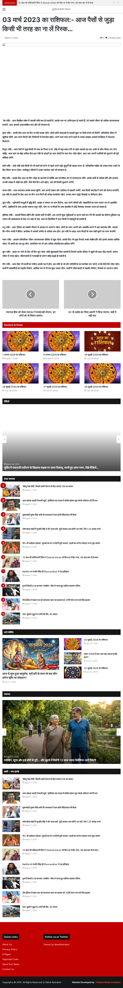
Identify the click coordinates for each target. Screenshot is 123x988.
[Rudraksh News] (61, 9)
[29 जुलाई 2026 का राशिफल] (102, 341)
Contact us (8, 969)
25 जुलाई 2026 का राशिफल (96, 639)
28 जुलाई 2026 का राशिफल (14, 386)
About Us (7, 944)
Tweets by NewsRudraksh (56, 944)
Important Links (10, 959)
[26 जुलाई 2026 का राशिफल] (102, 373)
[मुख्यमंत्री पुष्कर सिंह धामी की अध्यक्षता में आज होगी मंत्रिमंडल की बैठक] (11, 519)
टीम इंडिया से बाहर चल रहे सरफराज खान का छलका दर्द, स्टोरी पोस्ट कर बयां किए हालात (56, 600)
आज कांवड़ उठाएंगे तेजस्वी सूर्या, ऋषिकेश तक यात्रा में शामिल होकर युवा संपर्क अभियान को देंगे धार (60, 500)
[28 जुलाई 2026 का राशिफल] (20, 373)
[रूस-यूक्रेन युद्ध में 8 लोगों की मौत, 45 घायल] (11, 619)
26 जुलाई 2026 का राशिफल (96, 386)
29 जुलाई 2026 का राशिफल (96, 354)
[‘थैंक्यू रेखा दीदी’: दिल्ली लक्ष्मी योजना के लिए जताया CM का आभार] (11, 491)
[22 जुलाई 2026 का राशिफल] (73, 673)
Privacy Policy (9, 949)
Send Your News (10, 964)
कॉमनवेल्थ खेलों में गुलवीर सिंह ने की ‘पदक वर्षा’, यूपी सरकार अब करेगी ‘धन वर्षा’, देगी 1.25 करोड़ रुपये (61, 529)
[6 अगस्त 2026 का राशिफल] (61, 341)
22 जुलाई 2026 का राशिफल (96, 668)
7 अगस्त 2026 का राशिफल (13, 354)
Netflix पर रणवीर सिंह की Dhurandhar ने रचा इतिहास (45, 571)
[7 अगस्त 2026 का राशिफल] (20, 341)
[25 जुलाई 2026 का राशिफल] (73, 644)
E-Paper (6, 954)
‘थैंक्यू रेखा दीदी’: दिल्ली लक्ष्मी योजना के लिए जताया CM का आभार (47, 486)
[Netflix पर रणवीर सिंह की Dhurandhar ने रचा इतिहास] (11, 576)
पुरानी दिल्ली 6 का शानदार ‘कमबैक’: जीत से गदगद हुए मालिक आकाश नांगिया (51, 585)
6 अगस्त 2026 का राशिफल (55, 354)
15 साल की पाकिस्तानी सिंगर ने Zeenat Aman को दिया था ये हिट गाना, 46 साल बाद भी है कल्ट (55, 2)
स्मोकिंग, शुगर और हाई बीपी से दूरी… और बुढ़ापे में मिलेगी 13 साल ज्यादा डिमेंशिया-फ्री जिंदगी (50, 760)
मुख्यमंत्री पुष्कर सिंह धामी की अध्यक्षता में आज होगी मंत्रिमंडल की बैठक (49, 514)
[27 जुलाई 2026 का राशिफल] (61, 373)
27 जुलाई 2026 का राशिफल (55, 386)
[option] (61, 439)
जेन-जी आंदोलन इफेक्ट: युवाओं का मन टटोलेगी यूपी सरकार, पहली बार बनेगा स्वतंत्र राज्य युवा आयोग (61, 543)
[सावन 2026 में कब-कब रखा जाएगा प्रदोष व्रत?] (73, 658)
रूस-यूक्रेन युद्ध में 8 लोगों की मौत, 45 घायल (39, 614)
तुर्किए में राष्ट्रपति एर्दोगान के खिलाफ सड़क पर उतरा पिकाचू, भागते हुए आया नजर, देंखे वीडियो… (51, 467)
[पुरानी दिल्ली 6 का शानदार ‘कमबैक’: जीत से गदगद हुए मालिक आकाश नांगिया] (11, 590)
